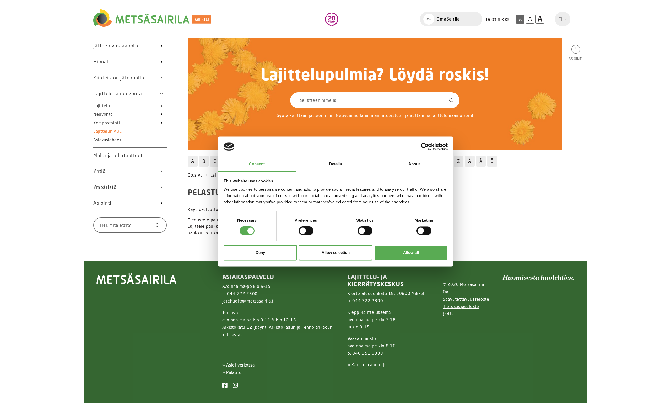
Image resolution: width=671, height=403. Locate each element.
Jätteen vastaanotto (116, 46)
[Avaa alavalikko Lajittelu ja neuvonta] (161, 94)
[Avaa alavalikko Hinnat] (161, 62)
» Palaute (232, 372)
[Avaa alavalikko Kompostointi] (161, 123)
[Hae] (155, 225)
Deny (260, 252)
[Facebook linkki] (223, 385)
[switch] (306, 231)
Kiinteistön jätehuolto (118, 78)
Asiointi (102, 203)
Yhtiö (99, 171)
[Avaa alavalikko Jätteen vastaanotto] (161, 46)
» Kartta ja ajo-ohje (367, 365)
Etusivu (195, 175)
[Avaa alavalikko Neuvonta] (161, 114)
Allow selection (336, 252)
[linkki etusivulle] (136, 278)
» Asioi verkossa (238, 365)
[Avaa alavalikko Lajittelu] (161, 106)
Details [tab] (335, 164)
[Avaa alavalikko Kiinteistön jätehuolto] (161, 78)
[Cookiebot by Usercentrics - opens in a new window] (425, 147)
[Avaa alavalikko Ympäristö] (161, 187)
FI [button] (560, 19)
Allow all (411, 252)
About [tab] (414, 164)
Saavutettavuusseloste (466, 299)
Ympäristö (105, 187)
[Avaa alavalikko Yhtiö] (161, 171)
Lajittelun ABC (107, 131)
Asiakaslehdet (107, 140)
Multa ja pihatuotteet (117, 155)
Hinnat (101, 62)
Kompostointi (106, 123)
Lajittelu (101, 106)
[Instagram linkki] (233, 385)
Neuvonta (103, 114)
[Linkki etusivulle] (152, 18)
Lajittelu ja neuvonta (117, 93)
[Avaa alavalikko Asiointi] (161, 203)
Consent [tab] (257, 164)
